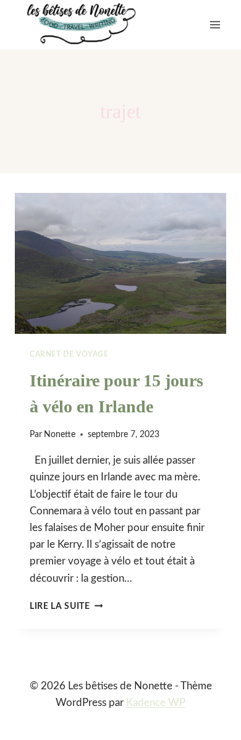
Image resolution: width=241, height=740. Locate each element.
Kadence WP (155, 702)
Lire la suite (66, 606)
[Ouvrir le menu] (214, 24)
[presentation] (120, 263)
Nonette (59, 434)
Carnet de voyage (69, 354)
